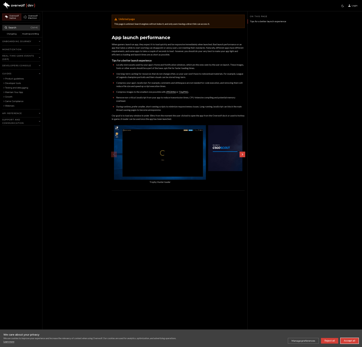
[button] (21, 41)
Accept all (349, 340)
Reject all (329, 340)
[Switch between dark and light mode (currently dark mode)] (342, 6)
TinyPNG (183, 91)
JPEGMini (171, 91)
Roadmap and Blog (30, 34)
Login (354, 5)
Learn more (8, 341)
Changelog (12, 34)
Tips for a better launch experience (268, 21)
